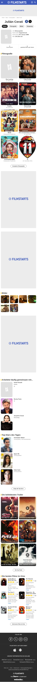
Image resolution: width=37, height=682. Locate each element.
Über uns (6, 668)
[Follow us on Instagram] (21, 639)
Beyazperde (28, 659)
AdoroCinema (7, 662)
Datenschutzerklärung (14, 669)
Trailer (9, 590)
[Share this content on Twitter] (30, 21)
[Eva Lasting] (9, 67)
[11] (27, 147)
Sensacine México (25, 662)
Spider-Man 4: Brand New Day (12, 579)
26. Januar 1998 (24, 34)
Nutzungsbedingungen (26, 668)
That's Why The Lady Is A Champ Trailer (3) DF (9, 517)
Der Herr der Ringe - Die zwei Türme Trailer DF (9, 564)
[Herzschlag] (27, 93)
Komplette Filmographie (18, 166)
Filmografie (7, 54)
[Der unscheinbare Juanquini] (27, 120)
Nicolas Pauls (17, 399)
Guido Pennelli (18, 382)
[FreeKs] (9, 93)
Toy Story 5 (11, 592)
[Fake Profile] (27, 67)
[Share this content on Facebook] (26, 21)
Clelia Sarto (17, 470)
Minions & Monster (29, 607)
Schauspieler (12, 17)
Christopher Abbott (19, 437)
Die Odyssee (29, 579)
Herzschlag (27, 106)
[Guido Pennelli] (6, 389)
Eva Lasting (9, 79)
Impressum (16, 668)
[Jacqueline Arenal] (6, 422)
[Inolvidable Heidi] (9, 147)
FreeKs (9, 106)
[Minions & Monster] (22, 610)
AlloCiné (4, 659)
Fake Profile (27, 79)
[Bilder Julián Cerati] (5, 299)
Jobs (11, 668)
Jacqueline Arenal (19, 415)
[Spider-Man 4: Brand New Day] (4, 582)
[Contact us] (26, 639)
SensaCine (16, 659)
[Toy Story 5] (4, 595)
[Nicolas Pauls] (6, 406)
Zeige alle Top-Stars (18, 488)
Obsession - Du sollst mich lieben (31, 593)
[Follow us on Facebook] (11, 639)
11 (27, 159)
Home (3, 17)
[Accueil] (17, 2)
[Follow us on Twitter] (16, 639)
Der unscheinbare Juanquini (27, 132)
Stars (7, 17)
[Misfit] (9, 120)
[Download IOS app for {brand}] (15, 650)
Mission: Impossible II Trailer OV (9, 541)
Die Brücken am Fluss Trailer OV (27, 517)
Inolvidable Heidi (9, 159)
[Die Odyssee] (22, 582)
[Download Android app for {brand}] (21, 650)
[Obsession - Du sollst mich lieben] (22, 595)
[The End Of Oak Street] (4, 610)
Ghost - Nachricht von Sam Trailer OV (27, 564)
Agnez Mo (16, 454)
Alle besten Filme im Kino (18, 624)
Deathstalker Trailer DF (27, 541)
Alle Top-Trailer (18, 570)
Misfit (9, 132)
